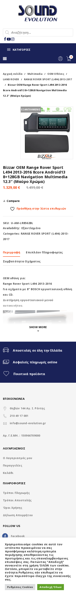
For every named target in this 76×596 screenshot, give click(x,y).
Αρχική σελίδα (12, 74)
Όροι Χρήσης (12, 508)
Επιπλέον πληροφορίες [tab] (44, 252)
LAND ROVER (11, 79)
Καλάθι (8, 473)
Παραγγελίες (12, 465)
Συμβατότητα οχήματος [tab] (22, 261)
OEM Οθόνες (55, 74)
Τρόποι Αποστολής (17, 500)
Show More (38, 327)
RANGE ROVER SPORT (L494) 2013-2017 (48, 79)
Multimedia (35, 74)
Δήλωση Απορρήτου (18, 515)
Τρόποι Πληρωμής (16, 493)
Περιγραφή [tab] (11, 252)
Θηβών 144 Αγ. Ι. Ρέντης (27, 408)
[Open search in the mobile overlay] (38, 32)
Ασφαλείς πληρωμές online (35, 362)
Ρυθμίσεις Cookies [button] (20, 587)
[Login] (60, 60)
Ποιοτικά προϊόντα (29, 374)
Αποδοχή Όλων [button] (51, 587)
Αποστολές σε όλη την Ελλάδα (37, 350)
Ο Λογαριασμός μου (17, 458)
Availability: (11, 228)
